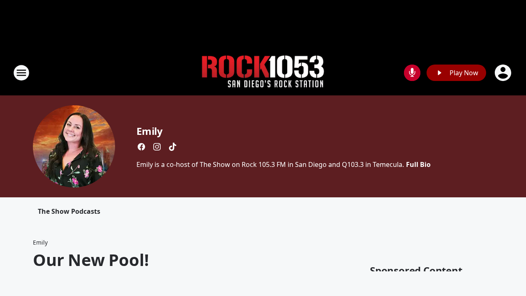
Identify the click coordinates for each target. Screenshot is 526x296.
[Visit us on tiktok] (173, 147)
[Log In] (504, 73)
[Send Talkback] (412, 73)
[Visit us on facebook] (141, 147)
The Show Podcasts (69, 211)
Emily (149, 131)
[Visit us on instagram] (157, 147)
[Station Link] (263, 73)
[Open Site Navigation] (21, 73)
